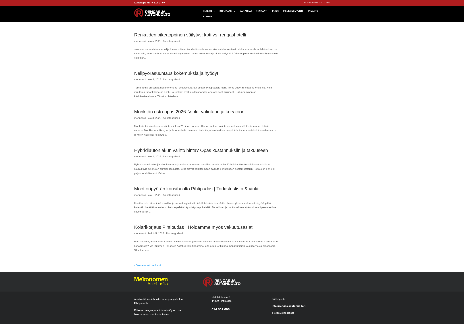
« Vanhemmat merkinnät (148, 265)
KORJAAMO (225, 11)
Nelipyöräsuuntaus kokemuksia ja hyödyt (176, 73)
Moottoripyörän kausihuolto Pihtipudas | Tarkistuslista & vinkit (197, 188)
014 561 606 (221, 309)
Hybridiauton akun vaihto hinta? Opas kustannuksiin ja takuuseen (201, 150)
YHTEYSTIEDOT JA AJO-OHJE (317, 3)
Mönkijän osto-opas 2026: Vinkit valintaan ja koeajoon (189, 111)
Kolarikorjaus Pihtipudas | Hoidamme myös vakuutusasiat (193, 227)
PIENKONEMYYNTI (293, 11)
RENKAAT (261, 11)
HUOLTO (207, 11)
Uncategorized (171, 41)
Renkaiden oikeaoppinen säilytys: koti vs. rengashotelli (190, 35)
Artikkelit (207, 16)
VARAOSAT (246, 11)
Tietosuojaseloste (283, 312)
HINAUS (275, 11)
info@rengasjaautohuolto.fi (289, 305)
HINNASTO (312, 11)
